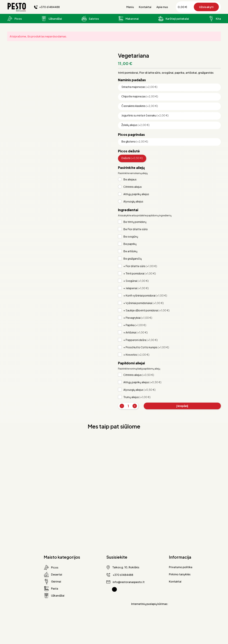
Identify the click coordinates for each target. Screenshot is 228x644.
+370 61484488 (49, 7)
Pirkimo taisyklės (179, 574)
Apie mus (162, 7)
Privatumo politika (180, 567)
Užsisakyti (206, 7)
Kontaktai (145, 7)
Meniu (130, 7)
